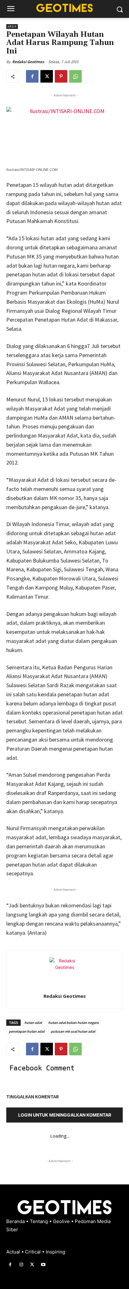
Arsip (12, 26)
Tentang (39, 1221)
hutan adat (33, 1022)
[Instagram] (21, 1265)
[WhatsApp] (75, 76)
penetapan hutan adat (26, 1031)
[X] (46, 76)
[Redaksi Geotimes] (64, 972)
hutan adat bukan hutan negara (73, 1022)
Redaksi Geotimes (28, 61)
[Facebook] (32, 76)
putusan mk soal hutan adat (73, 1031)
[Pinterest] (61, 76)
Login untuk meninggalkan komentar (64, 1115)
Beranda (16, 1221)
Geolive (62, 1221)
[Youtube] (43, 1265)
